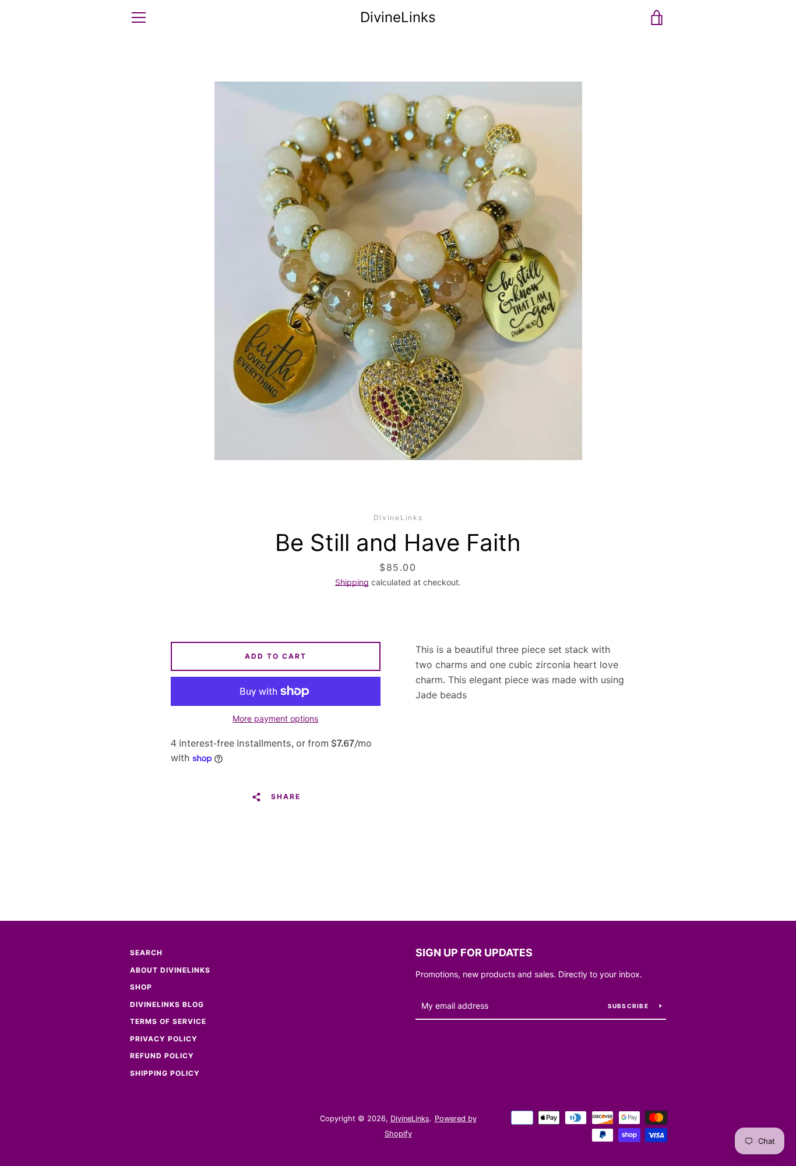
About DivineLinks (170, 970)
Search (146, 952)
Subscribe (629, 1005)
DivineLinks (398, 17)
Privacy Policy (164, 1038)
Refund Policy (162, 1055)
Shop (141, 987)
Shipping (352, 582)
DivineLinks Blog (167, 1004)
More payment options (275, 718)
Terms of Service (168, 1021)
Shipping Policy (165, 1073)
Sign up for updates (474, 952)
